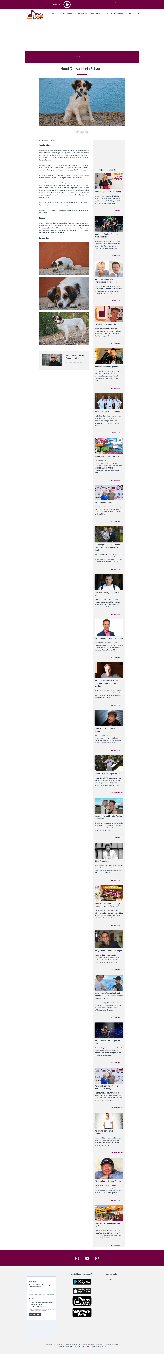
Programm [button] (82, 13)
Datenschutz (58, 1344)
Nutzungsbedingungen (86, 1344)
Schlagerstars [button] (95, 13)
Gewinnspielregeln (70, 1344)
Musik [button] (54, 13)
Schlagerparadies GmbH (81, 1346)
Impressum (48, 1344)
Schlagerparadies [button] (118, 13)
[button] (138, 13)
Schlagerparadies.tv (67, 13)
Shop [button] (106, 13)
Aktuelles (56, 141)
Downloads (99, 1344)
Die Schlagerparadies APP (82, 1274)
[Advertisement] (82, 34)
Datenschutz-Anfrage (112, 1344)
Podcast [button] (131, 13)
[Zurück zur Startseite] (34, 14)
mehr (82, 366)
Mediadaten (110, 1280)
